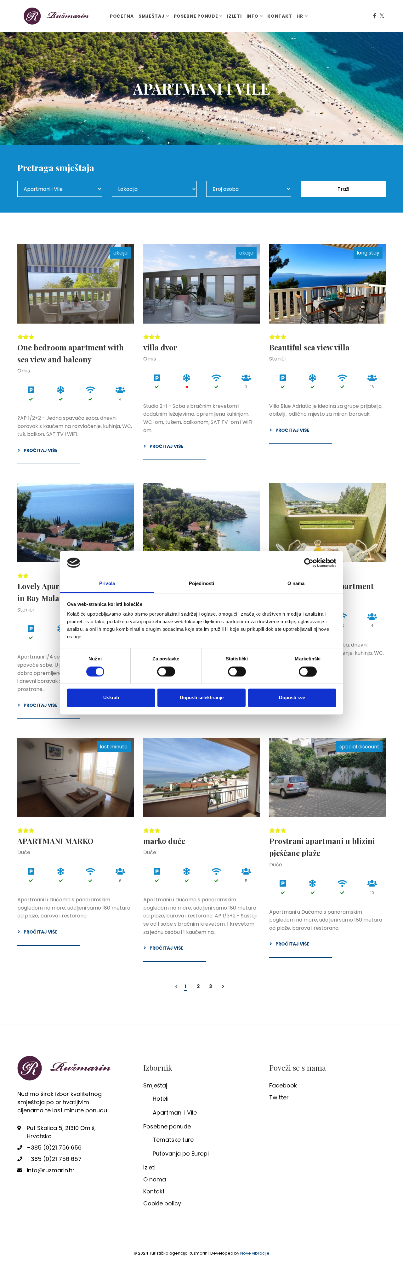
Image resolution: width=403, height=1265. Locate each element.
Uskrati (111, 697)
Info (252, 16)
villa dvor (160, 347)
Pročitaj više (41, 450)
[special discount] (327, 777)
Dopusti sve (292, 697)
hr (300, 16)
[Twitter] (382, 16)
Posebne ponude (196, 16)
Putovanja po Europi (181, 1153)
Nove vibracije (255, 1253)
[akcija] (75, 283)
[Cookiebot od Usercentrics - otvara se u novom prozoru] (308, 562)
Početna (122, 16)
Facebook (283, 1085)
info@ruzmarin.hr (51, 1170)
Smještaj (152, 16)
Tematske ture (173, 1140)
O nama (154, 1179)
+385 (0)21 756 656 (54, 1147)
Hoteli (160, 1099)
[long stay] (327, 283)
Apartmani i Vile (175, 1112)
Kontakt (279, 16)
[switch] (166, 671)
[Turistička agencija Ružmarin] (57, 15)
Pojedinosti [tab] (201, 583)
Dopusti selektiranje (202, 697)
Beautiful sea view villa (309, 347)
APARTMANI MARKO (55, 841)
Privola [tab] (107, 583)
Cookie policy (162, 1203)
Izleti (234, 16)
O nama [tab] (296, 583)
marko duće (164, 841)
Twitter (279, 1097)
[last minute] (75, 777)
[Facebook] (375, 16)
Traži (343, 189)
